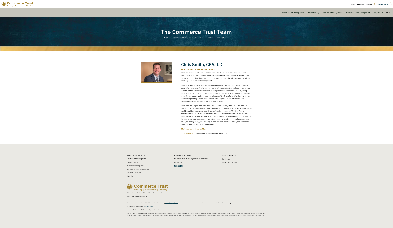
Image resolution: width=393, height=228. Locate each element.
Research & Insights (134, 173)
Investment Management (332, 13)
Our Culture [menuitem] (226, 159)
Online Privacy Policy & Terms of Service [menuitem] (151, 193)
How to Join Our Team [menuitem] (229, 162)
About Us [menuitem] (360, 4)
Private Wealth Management (293, 13)
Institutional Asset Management (358, 13)
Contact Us (178, 162)
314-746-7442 (188, 133)
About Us (130, 176)
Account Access (383, 4)
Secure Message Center (171, 203)
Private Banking (313, 13)
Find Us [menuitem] (352, 4)
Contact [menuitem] (369, 4)
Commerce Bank (148, 206)
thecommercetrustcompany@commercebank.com (191, 159)
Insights (377, 13)
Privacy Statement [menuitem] (132, 193)
